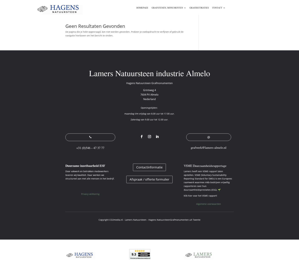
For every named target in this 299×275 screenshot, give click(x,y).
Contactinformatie (149, 167)
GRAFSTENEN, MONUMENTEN (167, 8)
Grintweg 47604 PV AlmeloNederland (149, 94)
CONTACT (217, 8)
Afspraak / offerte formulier (149, 179)
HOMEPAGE (142, 8)
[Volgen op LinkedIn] (157, 136)
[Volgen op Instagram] (149, 136)
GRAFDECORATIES (199, 8)
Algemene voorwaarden (208, 203)
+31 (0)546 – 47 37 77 (90, 148)
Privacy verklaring (90, 194)
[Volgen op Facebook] (142, 136)
